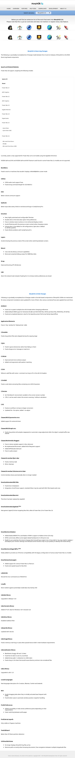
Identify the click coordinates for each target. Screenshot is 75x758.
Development (53, 8)
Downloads (42, 8)
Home (9, 8)
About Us (63, 8)
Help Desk (33, 8)
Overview (16, 8)
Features (24, 8)
